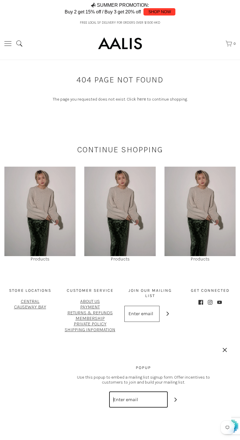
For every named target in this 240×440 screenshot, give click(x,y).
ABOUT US (90, 301)
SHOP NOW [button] (159, 11)
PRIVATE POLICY (90, 324)
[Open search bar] (21, 43)
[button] (229, 8)
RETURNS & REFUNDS (90, 312)
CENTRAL (30, 301)
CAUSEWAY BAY (30, 307)
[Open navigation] (8, 43)
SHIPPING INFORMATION (90, 329)
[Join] (168, 314)
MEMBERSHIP (90, 318)
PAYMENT (90, 307)
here (141, 99)
